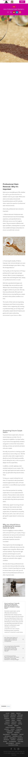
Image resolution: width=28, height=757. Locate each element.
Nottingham (14, 734)
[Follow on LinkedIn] (17, 12)
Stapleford (20, 739)
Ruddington (13, 738)
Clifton (13, 720)
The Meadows (12, 741)
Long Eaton (19, 729)
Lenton (12, 729)
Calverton (6, 718)
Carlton (13, 718)
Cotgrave (7, 722)
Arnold (7, 713)
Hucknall (10, 725)
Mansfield (16, 732)
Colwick (19, 720)
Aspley (12, 713)
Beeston (18, 713)
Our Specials (19, 169)
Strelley (5, 741)
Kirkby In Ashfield (10, 727)
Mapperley (9, 732)
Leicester (6, 729)
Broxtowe (19, 716)
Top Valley (20, 741)
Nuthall (21, 734)
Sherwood (6, 739)
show (8, 706)
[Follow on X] (11, 12)
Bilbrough (20, 715)
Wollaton (18, 743)
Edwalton (13, 723)
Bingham (6, 716)
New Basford (6, 734)
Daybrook (14, 722)
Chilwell (8, 720)
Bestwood (13, 715)
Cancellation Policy (13, 745)
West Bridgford (10, 743)
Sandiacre (20, 738)
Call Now (14, 690)
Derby (20, 722)
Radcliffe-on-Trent (17, 736)
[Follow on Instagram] (20, 12)
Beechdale (6, 715)
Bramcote (13, 716)
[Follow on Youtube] (14, 12)
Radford (6, 738)
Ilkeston (16, 725)
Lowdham (17, 731)
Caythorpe (19, 718)
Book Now (8, 56)
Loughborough (10, 731)
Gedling (20, 723)
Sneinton (13, 739)
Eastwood (6, 723)
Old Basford (8, 736)
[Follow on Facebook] (8, 12)
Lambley (19, 727)
